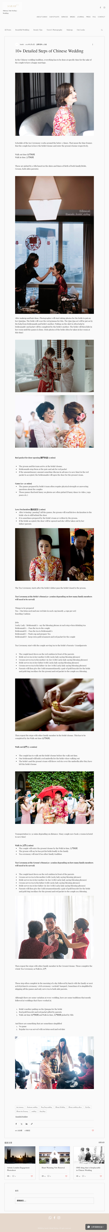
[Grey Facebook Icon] (100, 7)
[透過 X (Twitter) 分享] (21, 1124)
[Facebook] (54, 1218)
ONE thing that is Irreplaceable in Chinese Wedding (88, 1168)
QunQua (87, 1107)
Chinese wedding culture (75, 1107)
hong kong (42, 1111)
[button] (102, 30)
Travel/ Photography (54, 30)
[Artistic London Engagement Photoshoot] (20, 1155)
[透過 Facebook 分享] (16, 1124)
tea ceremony (19, 1107)
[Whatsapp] (50, 1218)
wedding (34, 1111)
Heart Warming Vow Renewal (53, 1167)
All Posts (7, 30)
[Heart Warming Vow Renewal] (54, 1155)
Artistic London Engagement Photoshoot (18, 1168)
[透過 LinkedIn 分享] (27, 1124)
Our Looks (81, 30)
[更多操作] (92, 44)
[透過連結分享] (32, 1124)
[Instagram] (59, 1218)
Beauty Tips (37, 30)
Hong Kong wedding (46, 1107)
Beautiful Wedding (22, 30)
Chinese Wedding (60, 1107)
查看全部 (102, 1142)
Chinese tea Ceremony (22, 1111)
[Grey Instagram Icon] (104, 7)
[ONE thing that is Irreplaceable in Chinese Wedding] (89, 1155)
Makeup (70, 30)
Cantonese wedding (32, 1107)
